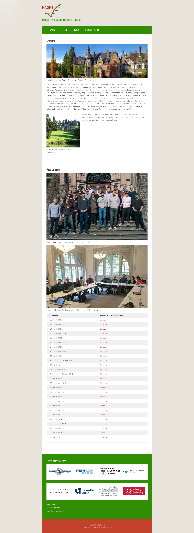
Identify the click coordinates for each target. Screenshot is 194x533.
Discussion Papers (92, 30)
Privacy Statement (53, 507)
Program (64, 30)
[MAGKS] (52, 16)
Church (84, 527)
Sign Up (76, 30)
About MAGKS (50, 30)
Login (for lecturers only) (55, 511)
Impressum (50, 504)
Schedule (103, 320)
